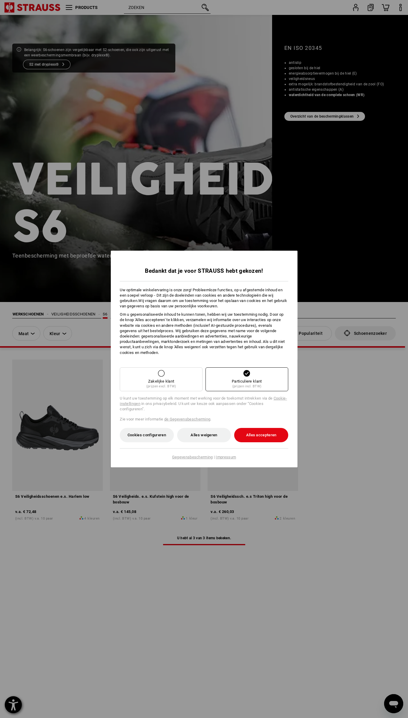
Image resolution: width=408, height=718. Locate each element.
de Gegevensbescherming (187, 419)
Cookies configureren (147, 435)
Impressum (226, 457)
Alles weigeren (204, 435)
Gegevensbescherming (192, 457)
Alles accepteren (261, 435)
